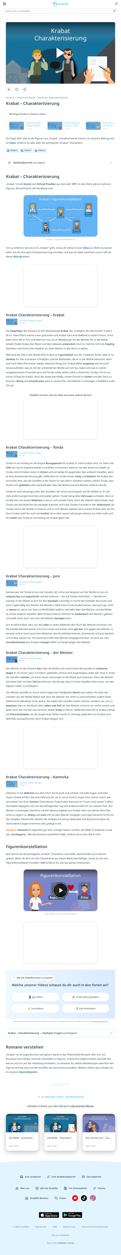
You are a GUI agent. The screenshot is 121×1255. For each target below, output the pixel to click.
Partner (102, 1188)
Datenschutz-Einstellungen (95, 1226)
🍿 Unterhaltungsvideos (85, 997)
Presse (62, 1198)
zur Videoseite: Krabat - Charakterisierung (62, 1096)
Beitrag (18, 256)
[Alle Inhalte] (4, 4)
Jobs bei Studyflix (49, 1188)
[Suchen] (114, 11)
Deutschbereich (28, 1072)
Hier (43, 862)
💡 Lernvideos (35, 1008)
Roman (27, 184)
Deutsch (10, 97)
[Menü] (116, 4)
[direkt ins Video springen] (60, 215)
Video (12, 142)
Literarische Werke (26, 97)
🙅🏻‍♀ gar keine (35, 997)
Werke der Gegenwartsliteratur (53, 97)
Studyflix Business (39, 1198)
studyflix (63, 4)
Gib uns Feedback (60, 1235)
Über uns (24, 1188)
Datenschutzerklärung (100, 1021)
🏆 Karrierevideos (86, 1008)
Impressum (40, 1226)
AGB (55, 1226)
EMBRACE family (66, 1243)
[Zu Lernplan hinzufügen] (9, 89)
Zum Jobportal (93, 1176)
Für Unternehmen (78, 1188)
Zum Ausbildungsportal (64, 1176)
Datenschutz (69, 1226)
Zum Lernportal (33, 1176)
